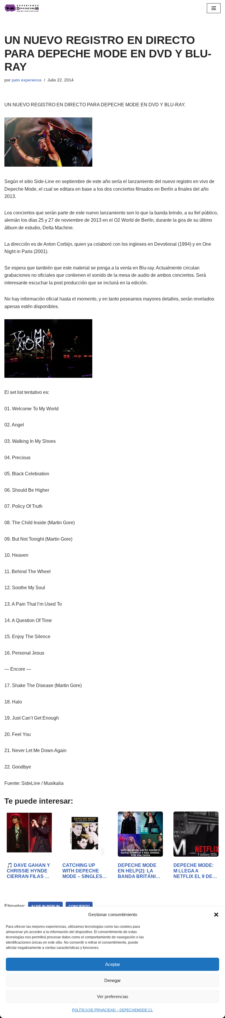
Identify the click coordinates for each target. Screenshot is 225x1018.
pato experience (27, 80)
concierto (79, 906)
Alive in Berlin (45, 906)
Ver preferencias (112, 996)
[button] (216, 915)
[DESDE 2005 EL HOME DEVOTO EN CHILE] (22, 8)
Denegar (112, 980)
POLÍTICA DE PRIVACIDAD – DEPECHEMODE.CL (112, 1010)
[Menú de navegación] (214, 8)
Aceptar (112, 964)
